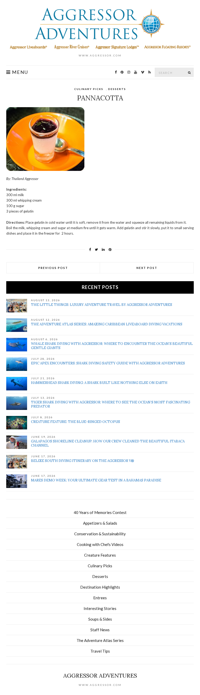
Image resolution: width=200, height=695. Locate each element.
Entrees (100, 597)
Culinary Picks (88, 89)
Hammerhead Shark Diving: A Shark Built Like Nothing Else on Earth (99, 383)
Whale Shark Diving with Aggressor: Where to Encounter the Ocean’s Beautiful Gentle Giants (112, 346)
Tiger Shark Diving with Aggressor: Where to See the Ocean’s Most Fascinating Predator (110, 404)
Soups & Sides (100, 619)
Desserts (117, 89)
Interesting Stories (100, 608)
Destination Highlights (100, 587)
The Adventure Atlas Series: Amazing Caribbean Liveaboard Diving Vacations (106, 324)
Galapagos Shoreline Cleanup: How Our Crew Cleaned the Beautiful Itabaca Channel (108, 443)
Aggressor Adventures (100, 675)
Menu (19, 72)
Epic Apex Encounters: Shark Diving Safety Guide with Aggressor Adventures (108, 363)
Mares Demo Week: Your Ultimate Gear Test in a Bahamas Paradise (96, 480)
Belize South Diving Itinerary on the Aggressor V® (82, 461)
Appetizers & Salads (100, 523)
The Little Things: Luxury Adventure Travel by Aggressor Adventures (101, 305)
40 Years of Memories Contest (100, 512)
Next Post (146, 267)
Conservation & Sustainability (100, 533)
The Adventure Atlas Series (100, 640)
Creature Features (100, 555)
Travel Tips (100, 651)
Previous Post (53, 267)
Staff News (100, 629)
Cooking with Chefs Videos (100, 544)
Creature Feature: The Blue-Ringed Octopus (75, 422)
